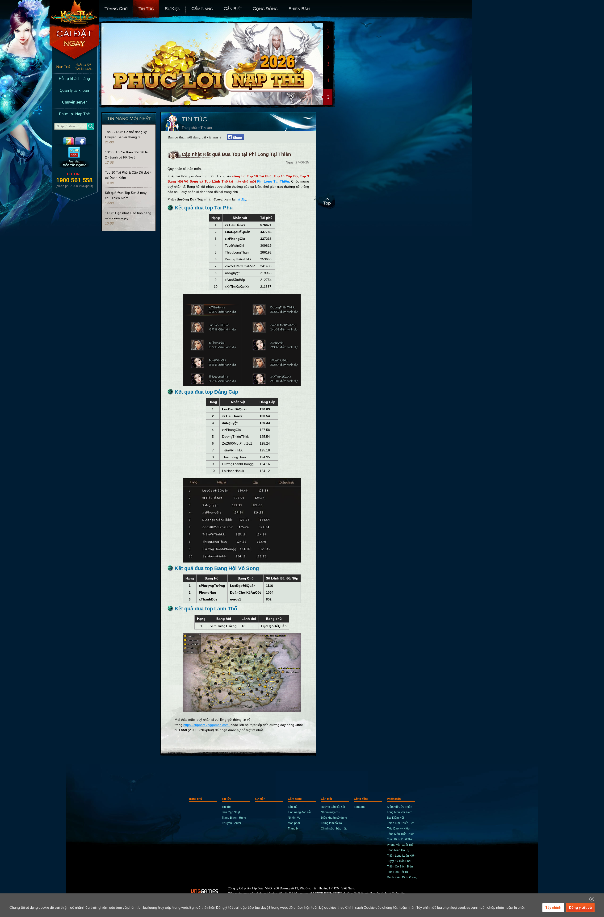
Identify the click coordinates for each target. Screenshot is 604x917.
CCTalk (74, 158)
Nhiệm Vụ (294, 817)
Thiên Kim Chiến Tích (401, 823)
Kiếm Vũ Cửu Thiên (399, 807)
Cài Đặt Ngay (74, 42)
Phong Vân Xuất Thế (400, 844)
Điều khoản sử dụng (334, 817)
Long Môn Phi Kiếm (399, 812)
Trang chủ (116, 8)
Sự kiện (172, 8)
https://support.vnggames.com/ (206, 725)
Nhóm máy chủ (330, 812)
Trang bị (293, 828)
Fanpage (359, 807)
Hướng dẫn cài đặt (333, 807)
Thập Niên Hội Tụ (398, 850)
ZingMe (64, 140)
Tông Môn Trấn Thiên (401, 834)
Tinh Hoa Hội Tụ (397, 872)
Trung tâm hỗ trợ (331, 823)
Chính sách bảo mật (334, 828)
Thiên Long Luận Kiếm (401, 855)
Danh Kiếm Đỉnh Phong (402, 877)
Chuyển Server (231, 823)
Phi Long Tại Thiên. (274, 181)
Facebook (84, 140)
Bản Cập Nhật (231, 812)
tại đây (241, 199)
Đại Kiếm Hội (395, 817)
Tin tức (146, 8)
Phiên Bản (299, 8)
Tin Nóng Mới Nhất (129, 118)
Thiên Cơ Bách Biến (400, 866)
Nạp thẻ (61, 67)
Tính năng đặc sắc (299, 812)
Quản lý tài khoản (74, 90)
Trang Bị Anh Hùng (234, 817)
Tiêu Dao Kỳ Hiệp (398, 828)
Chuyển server (74, 102)
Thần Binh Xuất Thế (399, 839)
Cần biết (233, 8)
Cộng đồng (265, 8)
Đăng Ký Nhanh (86, 67)
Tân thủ (293, 807)
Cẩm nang (202, 8)
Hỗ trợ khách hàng (74, 79)
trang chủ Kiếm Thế (74, 12)
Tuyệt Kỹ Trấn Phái (399, 861)
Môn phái (294, 823)
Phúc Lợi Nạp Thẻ (74, 114)
